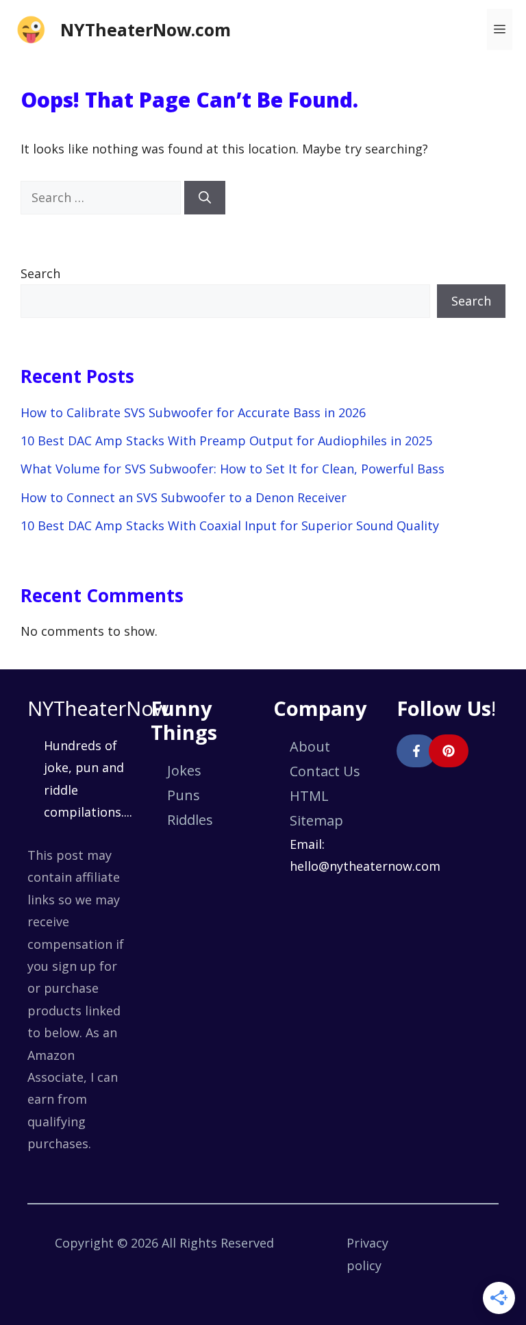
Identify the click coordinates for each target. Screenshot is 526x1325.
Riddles (190, 819)
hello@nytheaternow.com (365, 866)
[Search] (204, 197)
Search (40, 273)
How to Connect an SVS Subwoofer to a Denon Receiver (184, 497)
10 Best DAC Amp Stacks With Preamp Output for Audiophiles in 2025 (226, 440)
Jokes (184, 770)
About (310, 746)
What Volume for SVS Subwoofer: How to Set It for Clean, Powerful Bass (232, 468)
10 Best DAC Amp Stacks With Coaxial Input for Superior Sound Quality (230, 525)
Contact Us (325, 771)
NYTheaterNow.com (145, 29)
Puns (183, 795)
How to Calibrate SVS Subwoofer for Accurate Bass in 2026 (193, 412)
